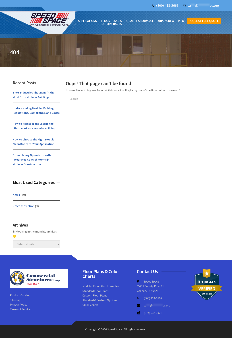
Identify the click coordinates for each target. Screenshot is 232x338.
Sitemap (15, 300)
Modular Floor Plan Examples (100, 286)
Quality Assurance (140, 21)
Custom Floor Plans (94, 295)
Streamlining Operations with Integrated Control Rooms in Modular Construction (32, 159)
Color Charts (90, 304)
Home (70, 21)
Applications (87, 21)
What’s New (166, 21)
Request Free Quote (204, 21)
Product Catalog (20, 295)
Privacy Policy (18, 304)
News (16, 195)
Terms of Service (20, 309)
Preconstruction (23, 206)
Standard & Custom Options (99, 300)
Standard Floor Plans (95, 291)
